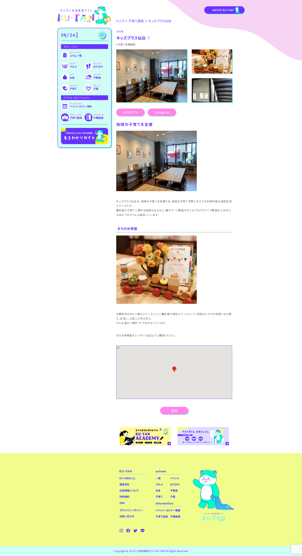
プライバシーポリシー (131, 510)
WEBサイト (130, 112)
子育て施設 (76, 118)
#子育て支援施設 (125, 44)
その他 (119, 31)
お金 (72, 77)
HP (150, 335)
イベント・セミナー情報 (81, 106)
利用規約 (124, 496)
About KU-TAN (223, 10)
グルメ (73, 66)
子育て (73, 88)
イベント (174, 478)
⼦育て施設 (136, 21)
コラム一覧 (76, 55)
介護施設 (98, 118)
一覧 (158, 478)
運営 (174, 410)
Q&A (122, 503)
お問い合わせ (126, 516)
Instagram (162, 112)
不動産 (97, 77)
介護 (95, 88)
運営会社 (124, 484)
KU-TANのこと (127, 478)
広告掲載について (129, 490)
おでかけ (98, 66)
